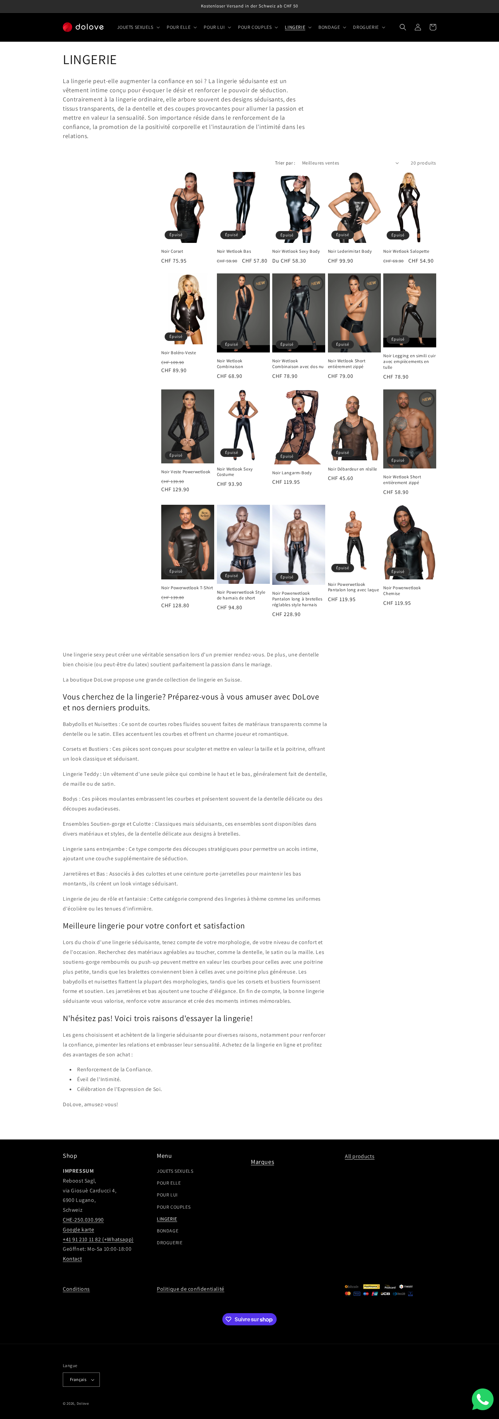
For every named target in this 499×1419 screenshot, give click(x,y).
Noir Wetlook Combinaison (230, 363)
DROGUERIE (169, 1243)
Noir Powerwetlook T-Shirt (187, 588)
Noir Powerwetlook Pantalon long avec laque (353, 587)
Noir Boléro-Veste (178, 353)
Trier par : (285, 163)
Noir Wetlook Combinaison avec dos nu (298, 363)
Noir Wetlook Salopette (406, 251)
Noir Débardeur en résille (352, 469)
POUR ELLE (169, 1183)
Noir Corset (172, 251)
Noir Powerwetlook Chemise (402, 590)
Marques (262, 1162)
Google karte (78, 1229)
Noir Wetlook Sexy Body (296, 251)
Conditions (76, 1288)
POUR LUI (167, 1195)
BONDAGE (167, 1231)
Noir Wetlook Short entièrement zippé (347, 363)
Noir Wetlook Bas (234, 251)
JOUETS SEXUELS (175, 1171)
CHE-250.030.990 (83, 1219)
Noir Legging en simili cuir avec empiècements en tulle (409, 361)
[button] (138, 27)
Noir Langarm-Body (292, 473)
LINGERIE (167, 1219)
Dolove (83, 1403)
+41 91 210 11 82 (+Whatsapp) (98, 1239)
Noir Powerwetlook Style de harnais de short (241, 595)
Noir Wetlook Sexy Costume (235, 472)
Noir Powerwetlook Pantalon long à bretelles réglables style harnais (297, 599)
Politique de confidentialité (190, 1288)
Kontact (72, 1258)
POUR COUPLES (173, 1207)
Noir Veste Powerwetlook (185, 472)
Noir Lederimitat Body (350, 251)
